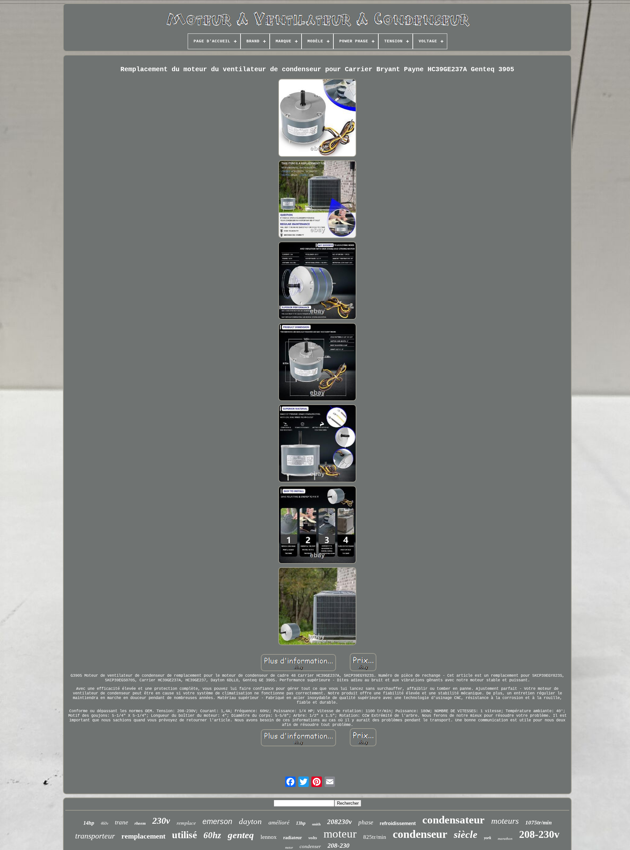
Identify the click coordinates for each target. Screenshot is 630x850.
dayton (250, 821)
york (487, 838)
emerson (217, 821)
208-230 (338, 845)
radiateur (292, 837)
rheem (140, 823)
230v (161, 821)
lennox (269, 837)
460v (104, 823)
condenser (310, 846)
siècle (465, 834)
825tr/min (374, 837)
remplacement (143, 836)
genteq (241, 835)
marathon (505, 838)
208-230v (539, 834)
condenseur (420, 834)
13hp (300, 823)
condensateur (453, 820)
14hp (88, 823)
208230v (339, 822)
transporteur (95, 836)
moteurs (505, 821)
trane (121, 822)
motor (289, 847)
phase (365, 822)
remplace (186, 822)
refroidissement (398, 823)
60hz (212, 835)
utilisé (184, 834)
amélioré (278, 822)
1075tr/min (538, 822)
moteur (340, 833)
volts (312, 837)
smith (316, 824)
